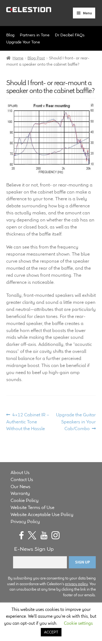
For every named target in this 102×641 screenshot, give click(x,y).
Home (18, 57)
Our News (20, 486)
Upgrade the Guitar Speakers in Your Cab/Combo (76, 421)
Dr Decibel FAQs (70, 34)
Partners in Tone (35, 34)
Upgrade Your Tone (23, 41)
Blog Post (36, 57)
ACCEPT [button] (51, 632)
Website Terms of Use (32, 507)
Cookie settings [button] (78, 623)
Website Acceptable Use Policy (42, 514)
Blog (10, 34)
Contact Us (22, 479)
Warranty (20, 493)
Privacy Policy (25, 521)
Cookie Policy (25, 500)
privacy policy (76, 583)
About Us (20, 472)
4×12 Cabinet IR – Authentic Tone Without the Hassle (28, 421)
